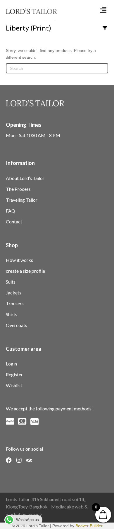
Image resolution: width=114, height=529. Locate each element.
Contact (14, 221)
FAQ (10, 210)
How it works (19, 260)
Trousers (15, 303)
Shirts (11, 314)
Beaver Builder (89, 525)
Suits (10, 281)
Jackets (13, 292)
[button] (103, 9)
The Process (18, 189)
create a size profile (25, 271)
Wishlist (14, 385)
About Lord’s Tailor (25, 178)
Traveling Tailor (21, 200)
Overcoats (16, 325)
